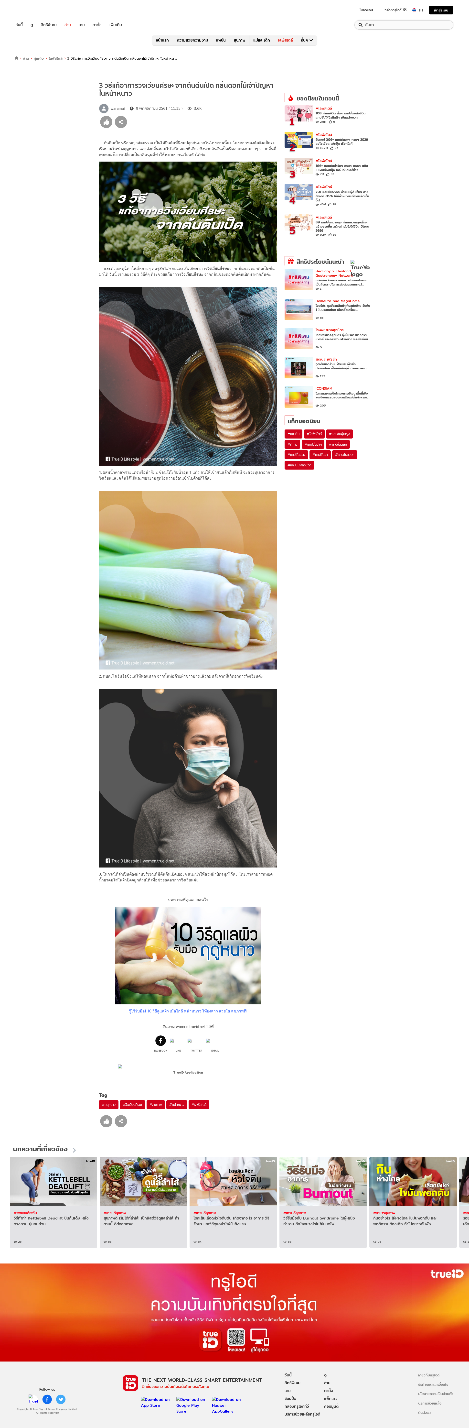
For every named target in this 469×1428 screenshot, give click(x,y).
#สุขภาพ (155, 1104)
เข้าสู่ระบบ (441, 10)
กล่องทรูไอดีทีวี (297, 1406)
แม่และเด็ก (261, 40)
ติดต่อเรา (424, 1412)
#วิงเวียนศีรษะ (132, 1104)
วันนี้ (19, 25)
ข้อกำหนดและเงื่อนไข (433, 1384)
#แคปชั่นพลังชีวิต (299, 465)
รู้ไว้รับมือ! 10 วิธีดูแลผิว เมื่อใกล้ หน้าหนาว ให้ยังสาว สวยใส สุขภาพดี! (188, 1011)
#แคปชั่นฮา (320, 454)
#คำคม (292, 444)
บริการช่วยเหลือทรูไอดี (302, 1414)
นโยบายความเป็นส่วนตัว (435, 1393)
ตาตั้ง (97, 25)
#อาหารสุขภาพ (384, 1213)
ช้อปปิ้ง (290, 1398)
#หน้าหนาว (176, 1104)
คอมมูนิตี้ (331, 1406)
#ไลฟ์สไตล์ (199, 1104)
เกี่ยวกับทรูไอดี (428, 1375)
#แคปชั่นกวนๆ (344, 454)
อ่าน (67, 25)
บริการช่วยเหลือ (429, 1403)
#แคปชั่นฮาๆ (313, 444)
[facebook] (47, 1399)
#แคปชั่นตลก (338, 444)
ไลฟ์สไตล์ (285, 40)
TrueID (30, 10)
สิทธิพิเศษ (49, 25)
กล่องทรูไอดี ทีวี (395, 10)
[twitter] (61, 1399)
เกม (82, 25)
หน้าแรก (162, 40)
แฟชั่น (221, 40)
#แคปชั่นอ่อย (296, 454)
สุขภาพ (239, 40)
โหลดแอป (366, 10)
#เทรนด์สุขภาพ (115, 1213)
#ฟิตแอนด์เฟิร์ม (25, 1213)
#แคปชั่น (293, 434)
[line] (33, 1399)
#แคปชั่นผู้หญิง (339, 434)
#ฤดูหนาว (109, 1104)
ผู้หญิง (39, 58)
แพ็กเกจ (330, 1398)
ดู (32, 25)
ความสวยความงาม (192, 40)
